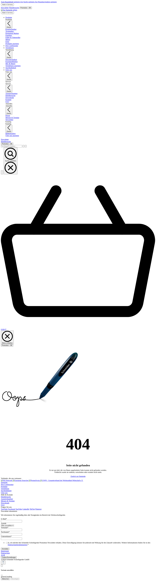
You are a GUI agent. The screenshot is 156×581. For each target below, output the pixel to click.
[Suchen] (23, 146)
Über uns (4, 493)
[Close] (2, 575)
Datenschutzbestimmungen (17, 545)
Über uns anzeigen (12, 136)
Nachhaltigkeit (6, 491)
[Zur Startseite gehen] (9, 10)
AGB (3, 555)
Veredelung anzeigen (13, 66)
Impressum (5, 551)
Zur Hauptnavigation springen (46, 2)
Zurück (9, 27)
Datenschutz (5, 553)
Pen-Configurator (7, 485)
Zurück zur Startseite (78, 476)
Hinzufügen (15, 579)
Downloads (5, 503)
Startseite (4, 482)
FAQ (3, 505)
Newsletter (5, 8)
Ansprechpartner (7, 499)
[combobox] (11, 146)
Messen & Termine (8, 501)
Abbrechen (5, 579)
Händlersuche (14, 8)
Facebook (11, 509)
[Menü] (2, 172)
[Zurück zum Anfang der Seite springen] (3, 562)
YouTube (4, 509)
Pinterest (38, 509)
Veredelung (5, 489)
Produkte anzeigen (12, 44)
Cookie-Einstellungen (9, 557)
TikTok (32, 509)
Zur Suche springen (27, 2)
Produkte (4, 487)
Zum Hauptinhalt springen (10, 2)
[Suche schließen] (26, 146)
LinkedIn (25, 509)
